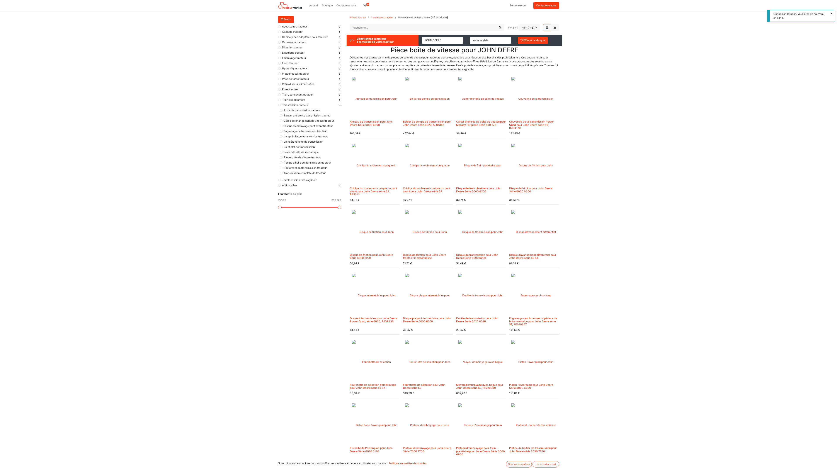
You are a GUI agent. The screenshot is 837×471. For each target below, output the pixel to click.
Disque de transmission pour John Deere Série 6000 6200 (477, 256)
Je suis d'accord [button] (546, 464)
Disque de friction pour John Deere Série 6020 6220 (371, 256)
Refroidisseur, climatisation (298, 84)
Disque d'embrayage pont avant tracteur (308, 126)
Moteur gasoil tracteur (295, 73)
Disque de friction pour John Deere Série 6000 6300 (530, 190)
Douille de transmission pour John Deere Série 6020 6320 (477, 320)
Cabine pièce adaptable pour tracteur (304, 37)
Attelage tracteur (292, 31)
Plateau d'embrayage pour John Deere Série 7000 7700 (427, 449)
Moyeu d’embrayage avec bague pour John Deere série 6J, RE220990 (479, 386)
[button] (529, 27)
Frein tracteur (290, 63)
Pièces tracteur (358, 17)
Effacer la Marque (534, 40)
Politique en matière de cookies (407, 463)
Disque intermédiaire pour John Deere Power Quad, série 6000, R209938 (373, 320)
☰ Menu (286, 19)
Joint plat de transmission (299, 146)
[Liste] (555, 27)
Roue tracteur (290, 89)
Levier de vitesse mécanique (301, 152)
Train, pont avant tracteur (297, 94)
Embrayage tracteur (294, 58)
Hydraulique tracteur (294, 68)
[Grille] (547, 27)
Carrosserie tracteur (294, 42)
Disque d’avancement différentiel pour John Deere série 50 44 (532, 256)
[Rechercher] (500, 27)
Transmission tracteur (295, 105)
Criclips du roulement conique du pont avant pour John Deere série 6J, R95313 (373, 191)
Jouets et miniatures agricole (299, 180)
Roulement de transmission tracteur (305, 167)
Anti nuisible (289, 185)
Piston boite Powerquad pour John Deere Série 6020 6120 (371, 449)
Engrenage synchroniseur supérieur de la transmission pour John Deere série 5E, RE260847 (533, 321)
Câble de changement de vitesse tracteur (309, 120)
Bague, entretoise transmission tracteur (307, 115)
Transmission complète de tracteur (305, 173)
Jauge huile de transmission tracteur (306, 136)
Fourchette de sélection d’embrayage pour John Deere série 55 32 (373, 386)
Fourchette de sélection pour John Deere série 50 (424, 386)
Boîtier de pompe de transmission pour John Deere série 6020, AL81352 (427, 123)
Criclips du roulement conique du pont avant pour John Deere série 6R (426, 190)
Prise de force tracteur (295, 78)
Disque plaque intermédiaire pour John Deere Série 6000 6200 (427, 320)
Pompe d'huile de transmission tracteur (307, 162)
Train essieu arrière (293, 99)
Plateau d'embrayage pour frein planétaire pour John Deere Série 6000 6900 (480, 451)
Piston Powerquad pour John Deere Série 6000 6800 (531, 386)
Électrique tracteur (293, 52)
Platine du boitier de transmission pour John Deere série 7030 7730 (533, 449)
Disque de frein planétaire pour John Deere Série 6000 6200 (478, 190)
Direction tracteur (292, 47)
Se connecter (518, 5)
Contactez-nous (546, 5)
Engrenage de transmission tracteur (305, 131)
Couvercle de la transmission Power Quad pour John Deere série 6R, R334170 (531, 125)
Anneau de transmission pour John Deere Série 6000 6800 (371, 123)
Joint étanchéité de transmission (303, 141)
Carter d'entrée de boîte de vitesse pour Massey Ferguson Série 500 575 (481, 123)
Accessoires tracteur (294, 26)
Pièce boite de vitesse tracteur (302, 157)
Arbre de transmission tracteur (302, 110)
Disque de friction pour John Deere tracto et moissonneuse (424, 256)
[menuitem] (314, 5)
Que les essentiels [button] (519, 464)
